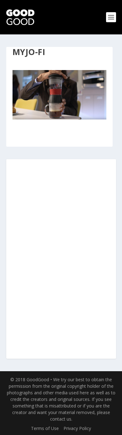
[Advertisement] (61, 259)
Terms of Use (45, 428)
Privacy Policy (77, 428)
